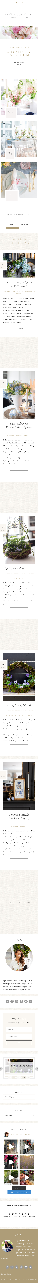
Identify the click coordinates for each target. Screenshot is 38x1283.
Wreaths (24, 578)
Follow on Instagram (20, 1192)
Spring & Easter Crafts (14, 435)
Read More (19, 328)
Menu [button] (20, 2)
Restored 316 (32, 1279)
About (11, 112)
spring (30, 433)
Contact (11, 194)
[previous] (2, 32)
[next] (35, 32)
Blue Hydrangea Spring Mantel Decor (19, 284)
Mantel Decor (18, 291)
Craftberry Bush (19, 15)
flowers (23, 433)
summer (14, 715)
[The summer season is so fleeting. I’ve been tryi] (27, 1177)
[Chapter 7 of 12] (27, 1162)
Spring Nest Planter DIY (19, 568)
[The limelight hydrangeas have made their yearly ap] (11, 1177)
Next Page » (27, 902)
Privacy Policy (6, 1274)
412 (20, 902)
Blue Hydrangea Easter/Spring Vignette (19, 425)
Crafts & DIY (9, 574)
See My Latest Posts (19, 63)
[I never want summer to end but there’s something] (11, 1162)
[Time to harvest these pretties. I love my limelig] (11, 1147)
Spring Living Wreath (19, 705)
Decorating (8, 291)
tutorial (17, 578)
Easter (16, 433)
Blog (10, 153)
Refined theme (19, 1279)
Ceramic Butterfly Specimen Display (19, 816)
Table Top (27, 435)
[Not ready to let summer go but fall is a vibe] (27, 1147)
